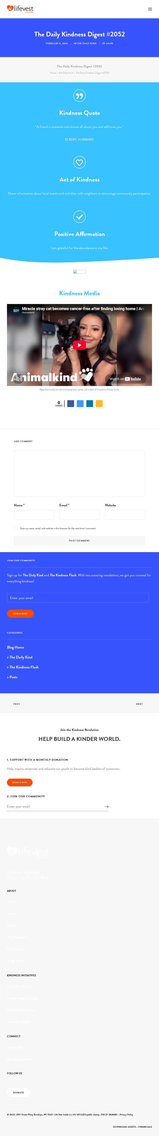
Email (64, 505)
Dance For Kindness (20, 986)
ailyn (109, 43)
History (12, 913)
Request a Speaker (19, 1059)
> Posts (12, 677)
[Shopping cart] (139, 9)
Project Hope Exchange (22, 998)
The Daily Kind (86, 43)
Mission (12, 901)
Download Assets (124, 1127)
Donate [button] (18, 1092)
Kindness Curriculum (21, 1009)
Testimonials (15, 949)
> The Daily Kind (19, 657)
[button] (150, 9)
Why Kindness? (17, 937)
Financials (145, 1127)
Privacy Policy (126, 1114)
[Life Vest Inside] (20, 9)
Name (19, 505)
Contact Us (14, 1047)
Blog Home (15, 647)
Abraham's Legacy (18, 1021)
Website (110, 505)
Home (53, 73)
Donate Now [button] (19, 782)
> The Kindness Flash (23, 667)
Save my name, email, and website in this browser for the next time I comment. (58, 528)
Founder (12, 925)
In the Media (15, 960)
